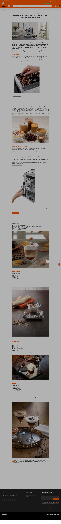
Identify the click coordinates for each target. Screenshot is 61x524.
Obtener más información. (15, 522)
